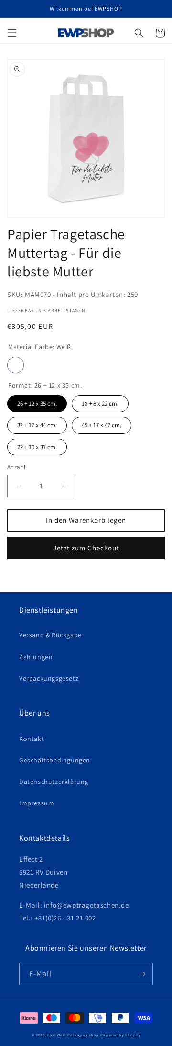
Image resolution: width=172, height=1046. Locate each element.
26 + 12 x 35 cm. (37, 401)
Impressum (36, 803)
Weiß (15, 365)
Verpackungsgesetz (48, 678)
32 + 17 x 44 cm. (37, 423)
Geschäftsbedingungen (54, 760)
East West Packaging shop (73, 1034)
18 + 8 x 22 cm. (100, 401)
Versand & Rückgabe (50, 635)
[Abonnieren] (141, 974)
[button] (11, 32)
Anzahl (16, 467)
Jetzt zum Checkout (86, 547)
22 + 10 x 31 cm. (37, 445)
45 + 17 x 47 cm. (101, 423)
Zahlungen (36, 657)
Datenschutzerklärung (53, 781)
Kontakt (31, 738)
